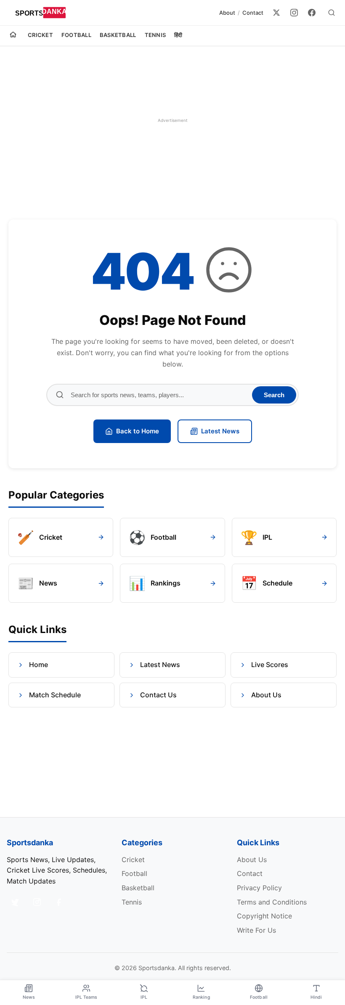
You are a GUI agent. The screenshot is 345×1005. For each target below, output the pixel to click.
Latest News (220, 431)
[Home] (13, 36)
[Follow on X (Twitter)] (15, 902)
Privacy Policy (259, 888)
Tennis (155, 35)
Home (38, 664)
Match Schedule (55, 695)
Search (274, 394)
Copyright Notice (264, 916)
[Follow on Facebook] (58, 902)
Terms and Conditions (272, 902)
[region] (172, 120)
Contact (252, 12)
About (227, 12)
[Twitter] (276, 12)
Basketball (118, 35)
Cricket (40, 35)
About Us (266, 695)
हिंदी (178, 35)
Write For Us (256, 930)
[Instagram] (294, 12)
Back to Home (137, 431)
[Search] (331, 12)
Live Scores (269, 664)
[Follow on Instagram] (37, 902)
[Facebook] (311, 12)
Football (76, 35)
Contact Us (158, 695)
